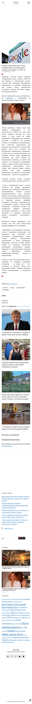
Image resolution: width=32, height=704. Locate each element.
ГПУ (18, 607)
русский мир (26, 640)
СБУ (21, 627)
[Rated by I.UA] (6, 539)
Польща (13, 623)
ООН (23, 617)
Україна (11, 630)
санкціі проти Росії (8, 642)
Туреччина (4, 631)
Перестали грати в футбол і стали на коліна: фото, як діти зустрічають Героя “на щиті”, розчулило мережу (15, 397)
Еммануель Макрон (6, 612)
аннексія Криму (20, 631)
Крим (3, 615)
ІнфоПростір (8, 528)
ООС (26, 617)
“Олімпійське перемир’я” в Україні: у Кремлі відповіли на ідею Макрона (16, 333)
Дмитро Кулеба (5, 610)
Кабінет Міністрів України (22, 613)
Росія (20, 623)
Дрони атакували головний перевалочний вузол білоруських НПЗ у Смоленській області (15, 505)
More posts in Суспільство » (23, 306)
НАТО (9, 617)
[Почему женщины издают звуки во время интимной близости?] (16, 111)
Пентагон (13, 620)
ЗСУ (12, 612)
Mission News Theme (12, 701)
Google (12, 287)
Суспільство (13, 284)
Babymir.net (22, 701)
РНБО (17, 623)
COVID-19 (5, 287)
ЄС (3, 599)
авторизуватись (7, 446)
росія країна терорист (15, 640)
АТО (13, 599)
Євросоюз (7, 599)
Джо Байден (23, 607)
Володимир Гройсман (17, 601)
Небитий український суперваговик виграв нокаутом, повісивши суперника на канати (15, 364)
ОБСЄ (19, 617)
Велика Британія (19, 599)
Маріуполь (19, 615)
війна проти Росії (12, 634)
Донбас (23, 610)
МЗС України (11, 615)
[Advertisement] (16, 23)
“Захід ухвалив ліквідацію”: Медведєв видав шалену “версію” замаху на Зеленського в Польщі (15, 522)
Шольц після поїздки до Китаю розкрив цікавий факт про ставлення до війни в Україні (15, 498)
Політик (16, 2)
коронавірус (6, 289)
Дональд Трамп (15, 610)
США (25, 627)
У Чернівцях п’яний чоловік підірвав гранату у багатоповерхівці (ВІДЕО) (16, 428)
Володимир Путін (9, 607)
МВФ (6, 615)
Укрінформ (9, 98)
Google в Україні (21, 287)
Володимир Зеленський (14, 604)
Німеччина (15, 617)
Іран (11, 599)
